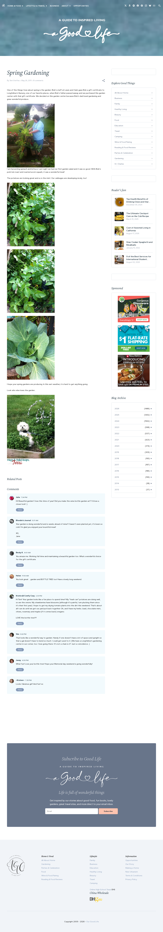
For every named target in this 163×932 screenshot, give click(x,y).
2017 (117, 465)
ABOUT (65, 6)
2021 (117, 440)
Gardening (119, 158)
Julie (18, 497)
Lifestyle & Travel (35, 6)
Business (54, 6)
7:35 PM (28, 680)
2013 (117, 489)
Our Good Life (92, 921)
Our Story (129, 864)
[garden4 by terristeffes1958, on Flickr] (31, 135)
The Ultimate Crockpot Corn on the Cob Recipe (137, 214)
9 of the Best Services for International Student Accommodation (138, 258)
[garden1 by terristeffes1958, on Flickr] (31, 426)
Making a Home (132, 868)
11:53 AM (25, 576)
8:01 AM (27, 553)
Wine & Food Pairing (123, 142)
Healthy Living (121, 109)
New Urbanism (131, 872)
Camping (118, 136)
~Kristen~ (20, 680)
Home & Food (14, 6)
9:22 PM (23, 634)
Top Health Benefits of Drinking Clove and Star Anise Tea (137, 200)
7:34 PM (24, 497)
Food (117, 120)
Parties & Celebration (124, 153)
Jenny (18, 660)
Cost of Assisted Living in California (138, 229)
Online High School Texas (101, 889)
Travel (117, 131)
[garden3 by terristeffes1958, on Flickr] (31, 347)
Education (119, 125)
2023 (117, 427)
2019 (117, 452)
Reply (20, 510)
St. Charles (119, 164)
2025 (117, 415)
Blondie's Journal (23, 520)
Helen (18, 576)
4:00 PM (25, 660)
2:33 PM (39, 596)
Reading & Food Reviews (125, 147)
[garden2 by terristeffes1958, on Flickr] (31, 214)
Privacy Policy (131, 879)
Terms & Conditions (133, 875)
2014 (117, 483)
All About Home (121, 93)
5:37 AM (35, 520)
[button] (103, 80)
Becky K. (19, 552)
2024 (117, 421)
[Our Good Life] (81, 31)
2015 (117, 477)
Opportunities (81, 6)
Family (117, 104)
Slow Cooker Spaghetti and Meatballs (139, 243)
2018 (117, 458)
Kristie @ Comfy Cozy (25, 596)
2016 (117, 471)
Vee (17, 634)
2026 (117, 408)
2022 (117, 433)
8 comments (38, 80)
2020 (117, 446)
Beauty (118, 115)
